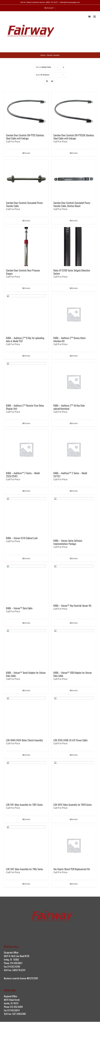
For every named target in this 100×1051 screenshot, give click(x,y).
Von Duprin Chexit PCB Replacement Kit (71, 869)
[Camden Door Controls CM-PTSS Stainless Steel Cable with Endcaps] (26, 111)
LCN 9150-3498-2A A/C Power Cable (70, 740)
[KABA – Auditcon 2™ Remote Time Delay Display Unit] (26, 381)
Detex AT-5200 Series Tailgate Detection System (71, 271)
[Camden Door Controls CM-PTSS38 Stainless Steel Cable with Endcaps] (73, 111)
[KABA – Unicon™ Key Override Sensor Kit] (73, 583)
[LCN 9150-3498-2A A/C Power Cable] (73, 716)
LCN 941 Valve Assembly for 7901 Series (24, 805)
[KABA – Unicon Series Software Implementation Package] (73, 516)
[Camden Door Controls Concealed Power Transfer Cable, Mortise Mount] (73, 179)
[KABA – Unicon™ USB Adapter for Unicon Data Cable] (73, 648)
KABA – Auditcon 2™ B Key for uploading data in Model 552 (25, 339)
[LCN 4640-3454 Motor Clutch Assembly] (26, 716)
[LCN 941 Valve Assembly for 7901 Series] (26, 780)
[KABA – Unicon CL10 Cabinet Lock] (26, 515)
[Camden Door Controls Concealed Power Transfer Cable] (26, 179)
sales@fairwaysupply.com (70, 2)
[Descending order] (63, 67)
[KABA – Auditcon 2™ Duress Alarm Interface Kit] (73, 314)
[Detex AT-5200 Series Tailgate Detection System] (73, 246)
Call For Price (13, 141)
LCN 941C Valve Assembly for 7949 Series (72, 805)
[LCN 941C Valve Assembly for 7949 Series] (73, 780)
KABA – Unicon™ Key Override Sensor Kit (72, 605)
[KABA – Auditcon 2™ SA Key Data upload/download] (73, 381)
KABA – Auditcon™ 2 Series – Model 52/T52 (70, 474)
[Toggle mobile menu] (94, 16)
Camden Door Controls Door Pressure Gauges (23, 271)
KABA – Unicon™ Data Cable (19, 608)
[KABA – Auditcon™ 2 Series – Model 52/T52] (73, 449)
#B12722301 (32, 978)
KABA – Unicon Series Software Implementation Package (67, 542)
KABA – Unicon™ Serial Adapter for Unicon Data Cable (26, 674)
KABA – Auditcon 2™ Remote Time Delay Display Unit (25, 406)
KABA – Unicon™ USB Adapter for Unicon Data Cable (72, 674)
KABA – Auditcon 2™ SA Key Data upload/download (69, 406)
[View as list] (52, 81)
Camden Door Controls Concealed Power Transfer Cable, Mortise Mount (71, 204)
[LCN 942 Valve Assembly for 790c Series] (26, 845)
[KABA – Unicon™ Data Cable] (26, 584)
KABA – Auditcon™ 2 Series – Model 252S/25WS (23, 474)
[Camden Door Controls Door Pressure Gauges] (26, 246)
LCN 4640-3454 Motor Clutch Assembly (24, 740)
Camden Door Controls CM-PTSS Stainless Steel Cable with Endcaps (25, 136)
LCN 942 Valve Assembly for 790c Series (24, 869)
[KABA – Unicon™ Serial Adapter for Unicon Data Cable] (26, 648)
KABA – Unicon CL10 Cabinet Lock (22, 538)
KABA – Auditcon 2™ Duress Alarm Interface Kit (69, 339)
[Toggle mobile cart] (89, 16)
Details (27, 153)
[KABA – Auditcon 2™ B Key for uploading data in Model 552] (26, 314)
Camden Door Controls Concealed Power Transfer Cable (24, 204)
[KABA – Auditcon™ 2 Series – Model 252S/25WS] (26, 449)
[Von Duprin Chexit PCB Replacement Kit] (73, 845)
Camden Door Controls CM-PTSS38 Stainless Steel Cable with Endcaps (73, 136)
